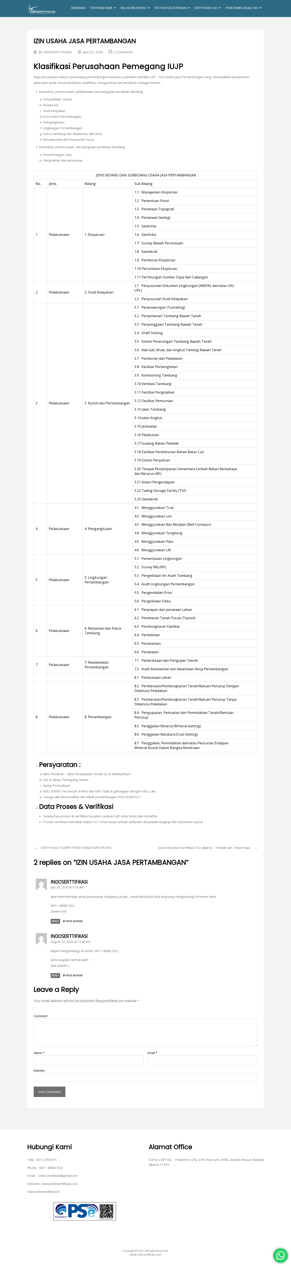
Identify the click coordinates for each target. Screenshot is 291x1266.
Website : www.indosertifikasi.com (52, 1184)
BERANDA (78, 8)
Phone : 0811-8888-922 (45, 1168)
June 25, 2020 (93, 52)
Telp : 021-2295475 (42, 1159)
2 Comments (123, 52)
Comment (41, 1016)
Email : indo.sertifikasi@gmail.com (52, 1175)
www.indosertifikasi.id (43, 1191)
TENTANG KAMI (100, 8)
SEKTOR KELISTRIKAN (170, 8)
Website (39, 1070)
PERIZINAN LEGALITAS (242, 8)
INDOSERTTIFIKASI (57, 52)
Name (39, 1052)
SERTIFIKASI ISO (206, 8)
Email (152, 1052)
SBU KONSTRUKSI (133, 8)
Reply (55, 921)
